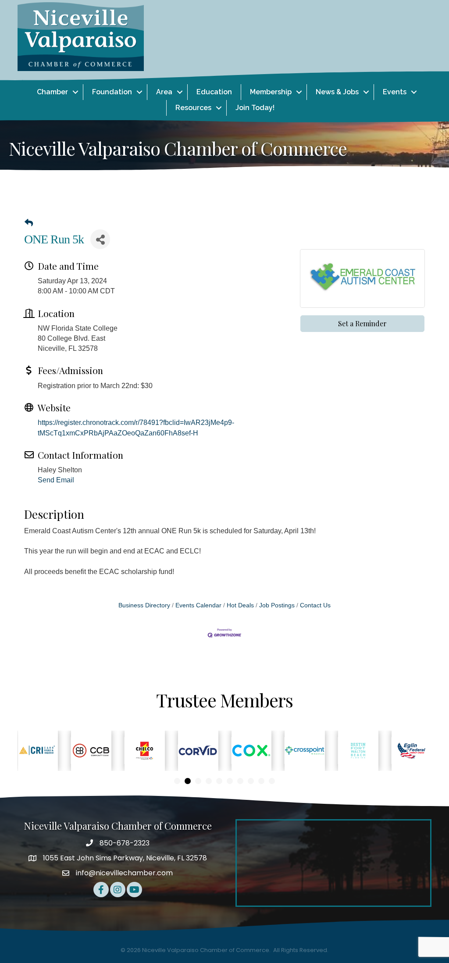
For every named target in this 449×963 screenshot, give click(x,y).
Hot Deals (240, 605)
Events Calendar (198, 605)
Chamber (52, 92)
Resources (193, 107)
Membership (271, 92)
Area (164, 92)
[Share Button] (100, 239)
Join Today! (254, 107)
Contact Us (315, 605)
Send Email (56, 480)
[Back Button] (29, 223)
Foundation (112, 92)
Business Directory (144, 605)
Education (214, 92)
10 (272, 781)
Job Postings (277, 605)
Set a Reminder (362, 323)
